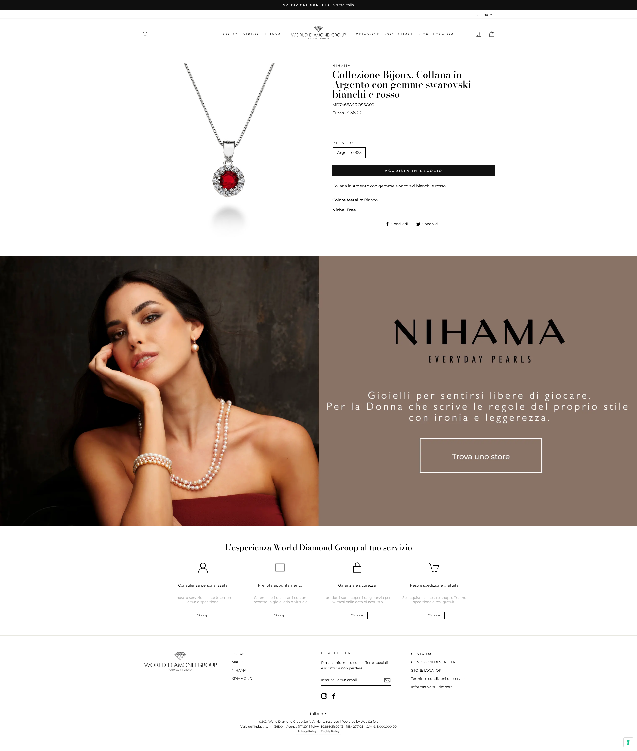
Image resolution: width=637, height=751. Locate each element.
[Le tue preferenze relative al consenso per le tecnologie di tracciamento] (628, 742)
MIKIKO (251, 34)
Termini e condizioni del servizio (439, 679)
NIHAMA (272, 34)
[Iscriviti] (387, 680)
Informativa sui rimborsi (432, 687)
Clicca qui (203, 615)
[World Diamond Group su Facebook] (334, 696)
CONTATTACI (399, 34)
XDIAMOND (368, 34)
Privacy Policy (307, 731)
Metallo (342, 143)
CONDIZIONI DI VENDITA (433, 662)
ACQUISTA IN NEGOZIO (414, 171)
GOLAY (230, 34)
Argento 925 (349, 152)
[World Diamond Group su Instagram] (324, 696)
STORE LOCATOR (436, 34)
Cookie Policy (330, 731)
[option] (318, 5)
